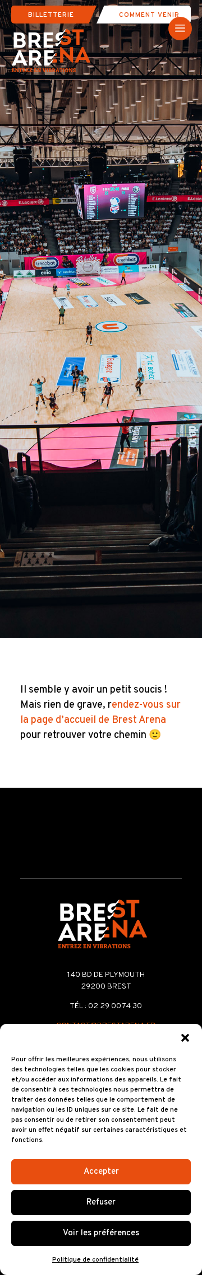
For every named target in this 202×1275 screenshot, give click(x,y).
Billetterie (51, 15)
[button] (185, 1037)
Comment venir (149, 15)
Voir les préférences (101, 1233)
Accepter (101, 1171)
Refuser (101, 1202)
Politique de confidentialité (95, 1259)
